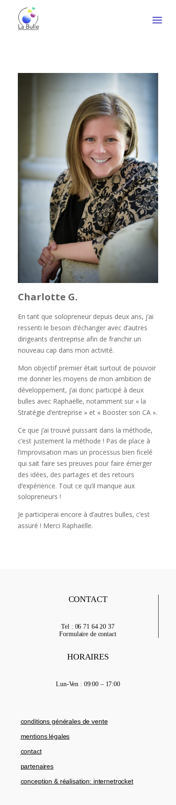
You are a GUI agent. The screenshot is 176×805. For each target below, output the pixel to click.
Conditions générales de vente (64, 721)
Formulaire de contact (87, 634)
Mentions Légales (45, 736)
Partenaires (37, 766)
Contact (31, 751)
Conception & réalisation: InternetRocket (77, 781)
